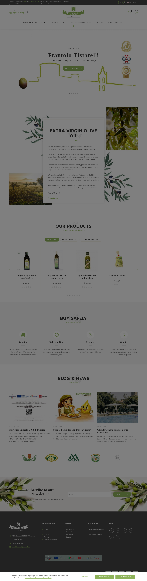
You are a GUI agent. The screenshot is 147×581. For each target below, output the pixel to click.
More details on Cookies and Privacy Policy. (38, 578)
